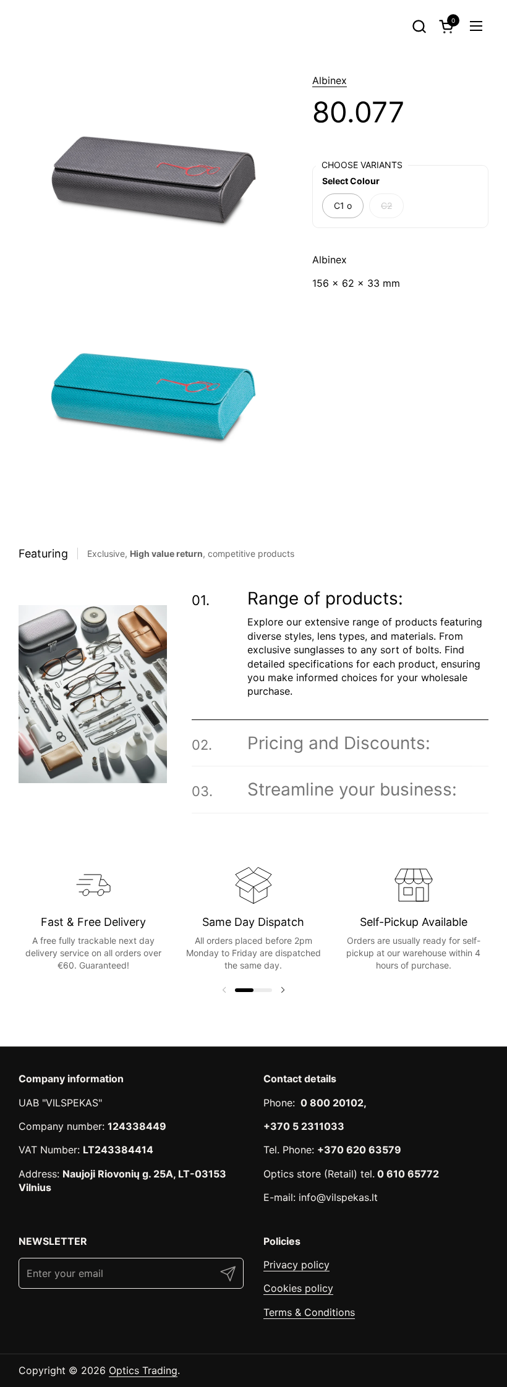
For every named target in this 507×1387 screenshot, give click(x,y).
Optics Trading (143, 1370)
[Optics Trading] (48, 26)
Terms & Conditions (309, 1312)
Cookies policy (298, 1288)
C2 (386, 205)
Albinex (329, 80)
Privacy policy (296, 1264)
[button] (419, 26)
